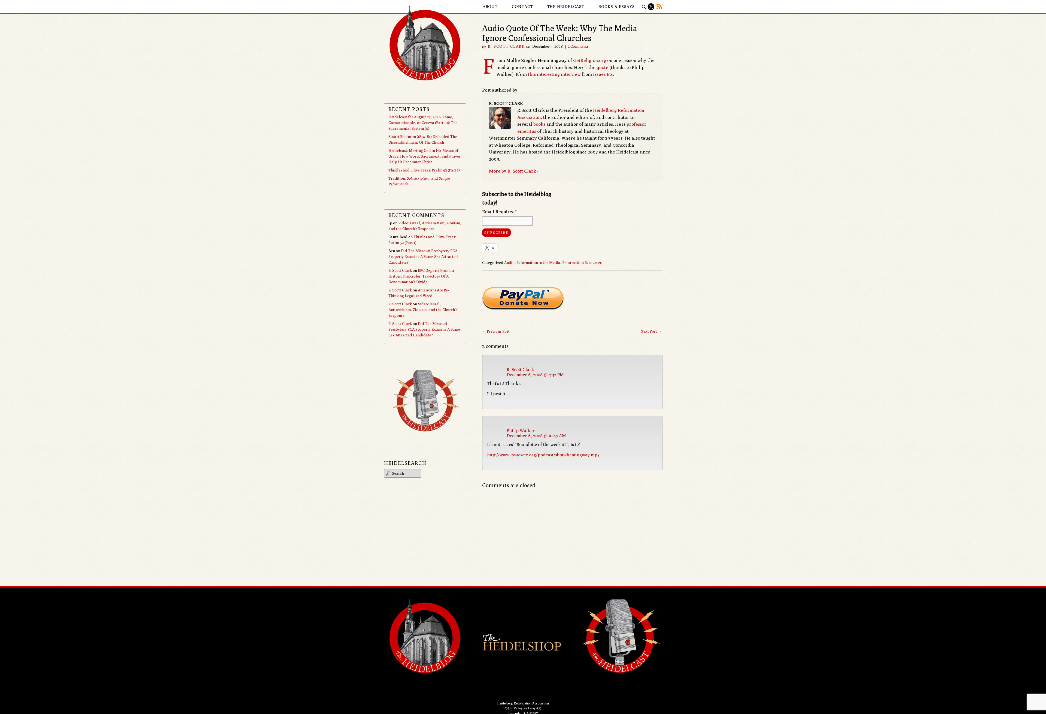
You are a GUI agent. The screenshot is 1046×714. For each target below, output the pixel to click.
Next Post (651, 331)
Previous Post (496, 331)
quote (602, 67)
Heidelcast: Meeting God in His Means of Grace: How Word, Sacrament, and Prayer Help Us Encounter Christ (424, 156)
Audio (509, 262)
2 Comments (578, 46)
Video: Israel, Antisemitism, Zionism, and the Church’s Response (422, 310)
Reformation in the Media (538, 262)
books (539, 124)
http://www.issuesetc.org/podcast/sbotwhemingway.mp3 (543, 454)
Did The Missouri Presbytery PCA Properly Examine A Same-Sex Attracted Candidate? (423, 256)
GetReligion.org (589, 60)
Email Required (499, 211)
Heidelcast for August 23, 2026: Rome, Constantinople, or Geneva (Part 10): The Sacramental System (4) (422, 123)
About (490, 6)
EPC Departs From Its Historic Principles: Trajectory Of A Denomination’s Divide (421, 276)
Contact (522, 6)
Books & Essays (616, 6)
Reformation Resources (582, 262)
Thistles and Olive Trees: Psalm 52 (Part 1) (424, 170)
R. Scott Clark (506, 46)
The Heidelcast (566, 6)
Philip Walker (521, 430)
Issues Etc (603, 74)
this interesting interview (554, 74)
